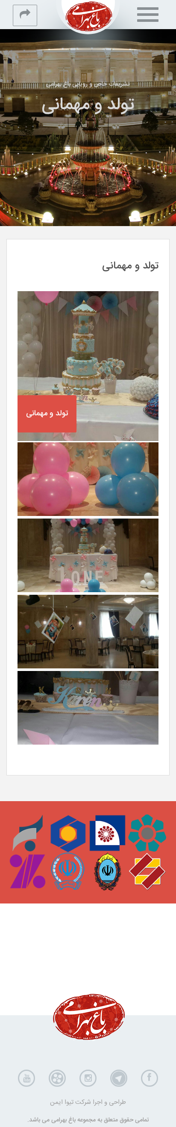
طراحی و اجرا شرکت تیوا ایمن (88, 1102)
